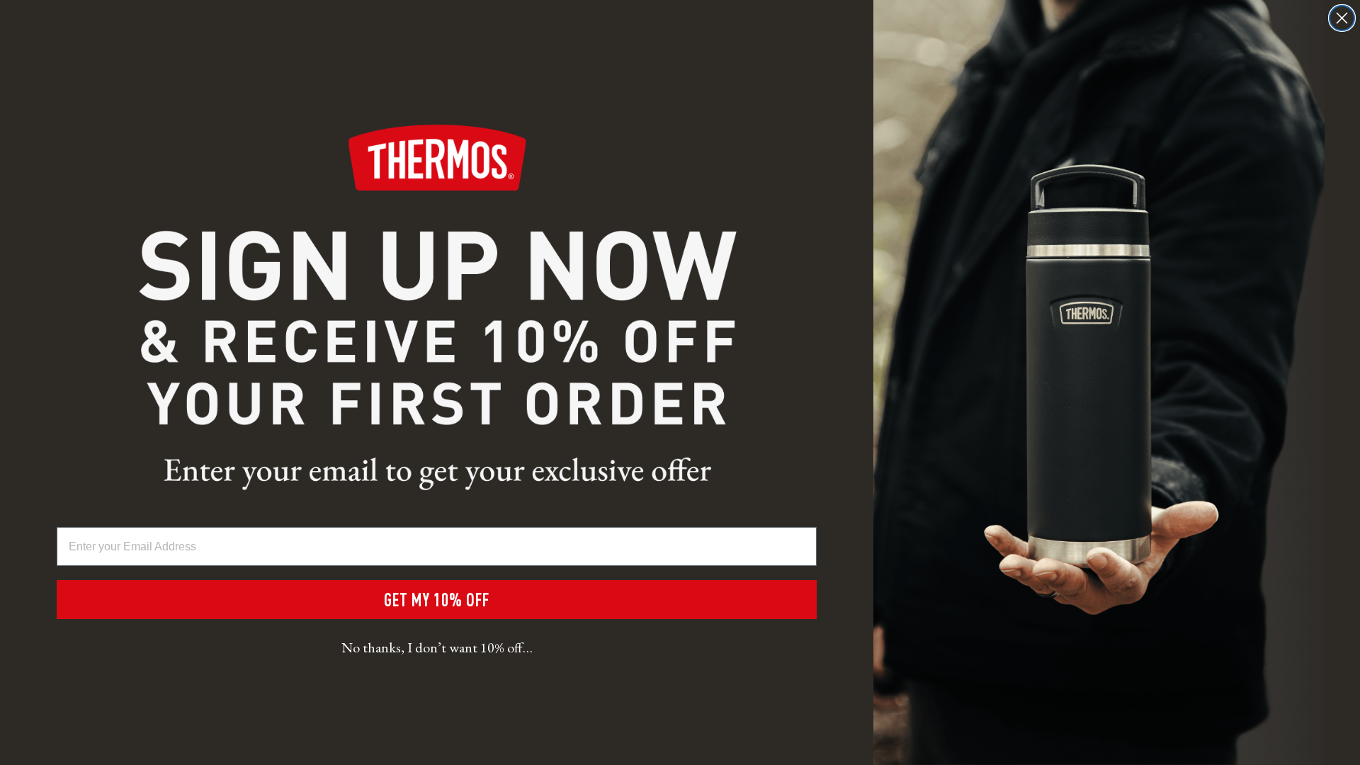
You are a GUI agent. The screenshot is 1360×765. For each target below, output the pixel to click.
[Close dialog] (1342, 18)
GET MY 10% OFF (436, 599)
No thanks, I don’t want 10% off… (437, 647)
